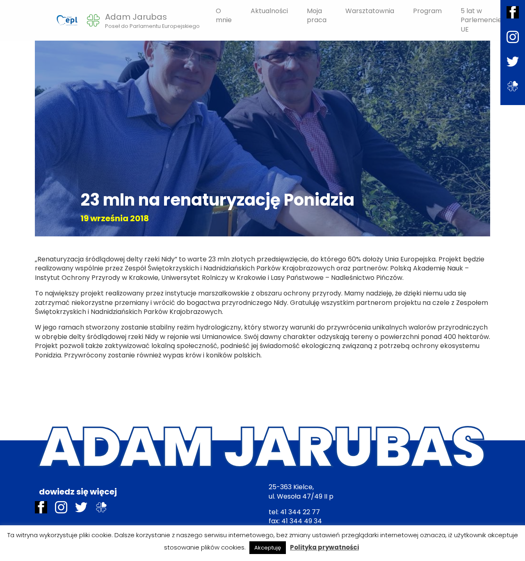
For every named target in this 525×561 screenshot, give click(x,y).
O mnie (224, 15)
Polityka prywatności (324, 547)
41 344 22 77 (300, 512)
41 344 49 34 (301, 521)
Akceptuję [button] (267, 548)
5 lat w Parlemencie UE (481, 20)
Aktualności (269, 11)
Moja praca (316, 15)
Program (427, 11)
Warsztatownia (369, 11)
